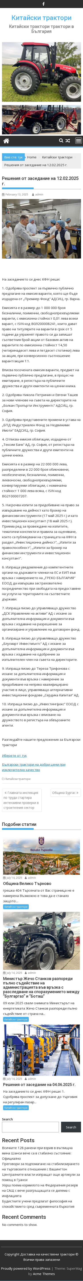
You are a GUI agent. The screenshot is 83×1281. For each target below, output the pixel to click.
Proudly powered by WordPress (25, 1268)
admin (39, 194)
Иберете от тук (14, 755)
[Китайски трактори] (41, 133)
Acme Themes (44, 1273)
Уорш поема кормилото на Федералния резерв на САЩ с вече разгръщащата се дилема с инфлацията (40, 1190)
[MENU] (78, 140)
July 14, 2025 (14, 878)
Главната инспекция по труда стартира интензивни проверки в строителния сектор (21, 800)
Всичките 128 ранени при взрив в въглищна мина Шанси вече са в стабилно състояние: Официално (37, 1153)
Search (7, 1119)
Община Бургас (63, 793)
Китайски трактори (41, 18)
